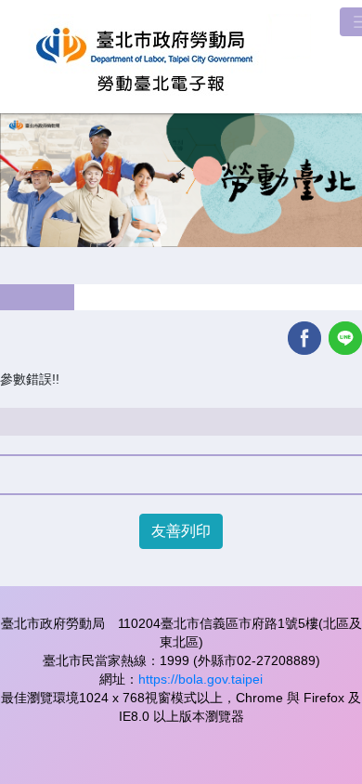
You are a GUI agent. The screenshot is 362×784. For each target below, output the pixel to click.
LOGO (162, 56)
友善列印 (181, 531)
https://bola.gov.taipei (200, 679)
